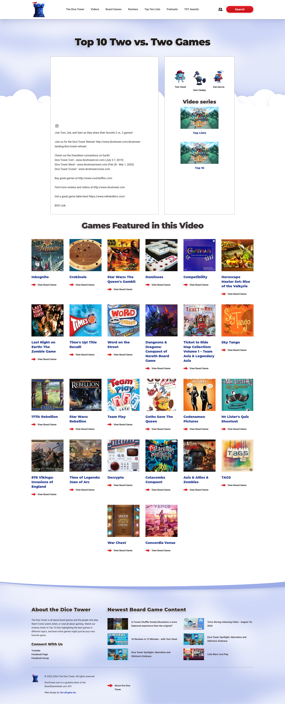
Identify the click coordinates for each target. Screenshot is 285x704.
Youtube (35, 650)
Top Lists (199, 133)
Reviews (133, 9)
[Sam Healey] (199, 78)
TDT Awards (191, 9)
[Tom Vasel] (180, 76)
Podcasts (172, 9)
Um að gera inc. (68, 692)
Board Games (114, 9)
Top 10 (199, 168)
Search (240, 9)
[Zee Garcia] (218, 76)
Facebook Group (40, 658)
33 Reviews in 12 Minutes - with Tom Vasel (154, 639)
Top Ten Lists (152, 9)
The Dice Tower (75, 9)
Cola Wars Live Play (217, 654)
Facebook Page (39, 654)
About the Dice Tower (122, 685)
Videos (95, 9)
